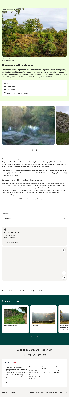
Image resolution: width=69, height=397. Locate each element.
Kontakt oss (57, 372)
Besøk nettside (11, 86)
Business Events (34, 372)
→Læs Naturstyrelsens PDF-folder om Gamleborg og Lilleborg (22, 199)
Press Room (33, 370)
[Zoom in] (64, 273)
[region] (34, 264)
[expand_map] (64, 250)
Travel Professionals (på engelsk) (34, 376)
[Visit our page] (29, 354)
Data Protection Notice (37, 392)
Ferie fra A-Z (57, 370)
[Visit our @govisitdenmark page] (39, 354)
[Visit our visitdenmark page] (34, 354)
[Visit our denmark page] (24, 354)
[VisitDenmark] (10, 363)
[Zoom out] (64, 278)
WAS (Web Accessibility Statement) (56, 392)
